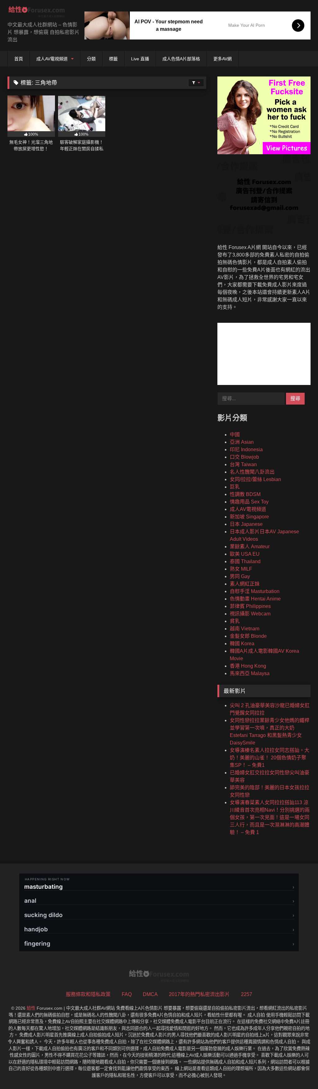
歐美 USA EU (245, 554)
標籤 (113, 58)
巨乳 (235, 486)
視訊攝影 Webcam (250, 613)
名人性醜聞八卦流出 (252, 472)
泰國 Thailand (245, 561)
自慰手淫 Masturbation (254, 591)
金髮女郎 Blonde (248, 636)
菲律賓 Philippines (250, 606)
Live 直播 (140, 58)
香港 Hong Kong (248, 666)
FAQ (127, 994)
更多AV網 (222, 58)
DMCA (150, 994)
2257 (246, 994)
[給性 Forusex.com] (39, 13)
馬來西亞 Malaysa (250, 673)
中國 (235, 434)
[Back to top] (299, 1070)
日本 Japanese (246, 524)
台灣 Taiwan (243, 464)
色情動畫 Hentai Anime (255, 598)
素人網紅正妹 (245, 583)
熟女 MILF (241, 569)
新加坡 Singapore (249, 516)
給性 (31, 1008)
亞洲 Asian (242, 442)
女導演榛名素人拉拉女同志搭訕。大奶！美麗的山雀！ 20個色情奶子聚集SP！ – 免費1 (269, 758)
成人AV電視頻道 (52, 58)
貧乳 (235, 621)
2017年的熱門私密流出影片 (199, 994)
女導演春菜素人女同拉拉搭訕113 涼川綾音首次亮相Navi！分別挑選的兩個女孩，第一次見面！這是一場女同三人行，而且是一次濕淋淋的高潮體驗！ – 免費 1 (270, 817)
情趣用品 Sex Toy (249, 501)
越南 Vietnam (244, 628)
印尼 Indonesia (246, 449)
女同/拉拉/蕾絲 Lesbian (255, 479)
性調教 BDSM (245, 494)
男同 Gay (240, 576)
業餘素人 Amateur (250, 546)
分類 (91, 58)
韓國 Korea (242, 643)
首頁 (18, 58)
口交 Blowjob (244, 457)
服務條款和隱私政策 (88, 994)
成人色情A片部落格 (181, 58)
